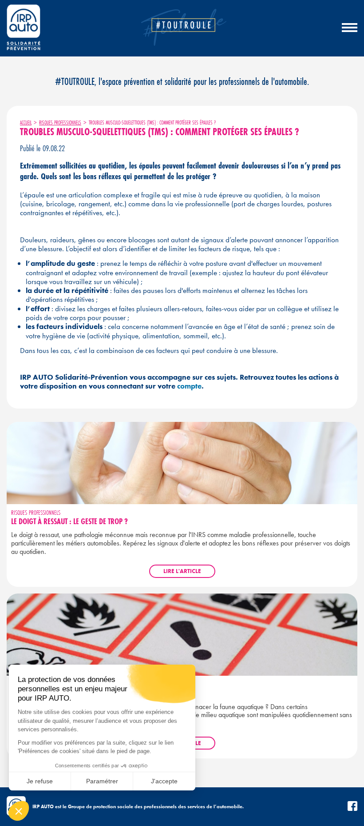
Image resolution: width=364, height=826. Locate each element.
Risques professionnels (60, 122)
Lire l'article (182, 571)
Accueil (26, 122)
